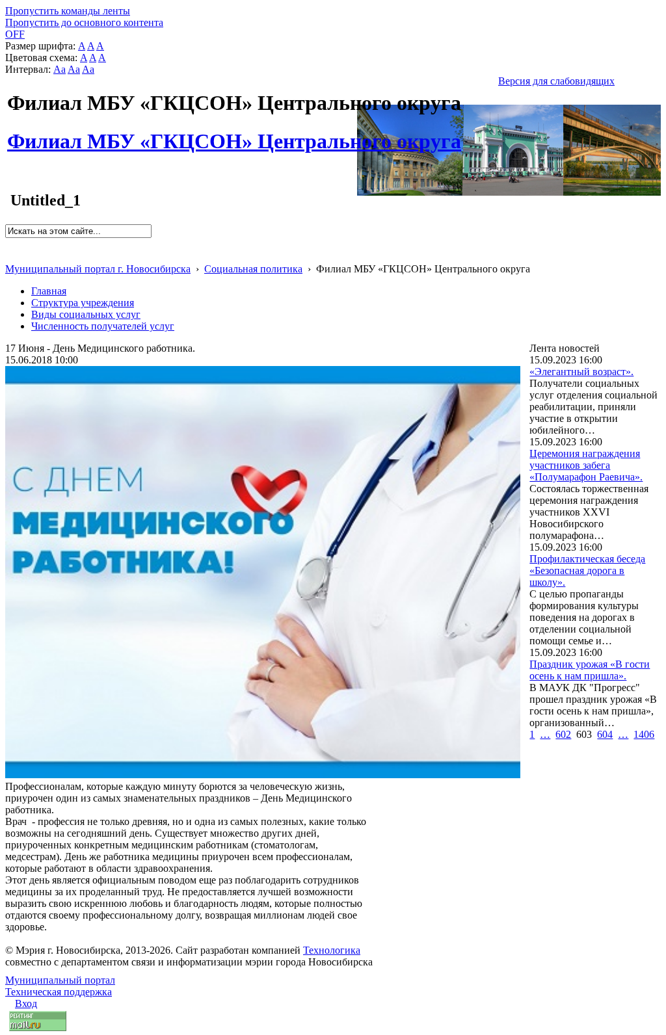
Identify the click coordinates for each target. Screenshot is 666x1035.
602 (563, 734)
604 (605, 734)
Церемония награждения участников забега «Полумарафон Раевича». (586, 465)
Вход (26, 1003)
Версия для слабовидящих (556, 80)
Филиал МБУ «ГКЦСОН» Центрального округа (234, 133)
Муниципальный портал (60, 980)
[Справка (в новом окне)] (10, 255)
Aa (59, 69)
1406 (643, 734)
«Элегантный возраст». (581, 371)
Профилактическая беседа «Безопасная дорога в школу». (587, 570)
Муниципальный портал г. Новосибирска (98, 268)
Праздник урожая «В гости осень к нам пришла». (589, 670)
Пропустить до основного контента (84, 22)
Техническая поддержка (58, 991)
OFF (15, 34)
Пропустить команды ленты (67, 10)
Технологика (331, 950)
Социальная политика (253, 268)
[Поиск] (9, 243)
